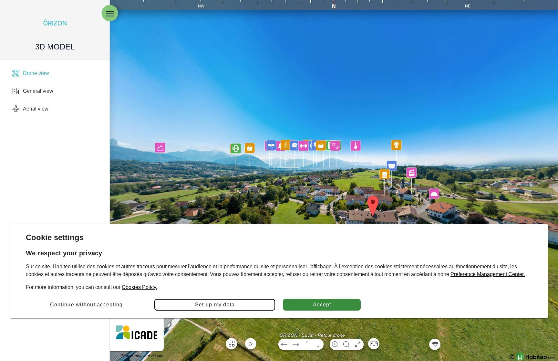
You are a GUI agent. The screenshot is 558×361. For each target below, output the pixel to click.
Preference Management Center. (487, 274)
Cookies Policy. (139, 287)
